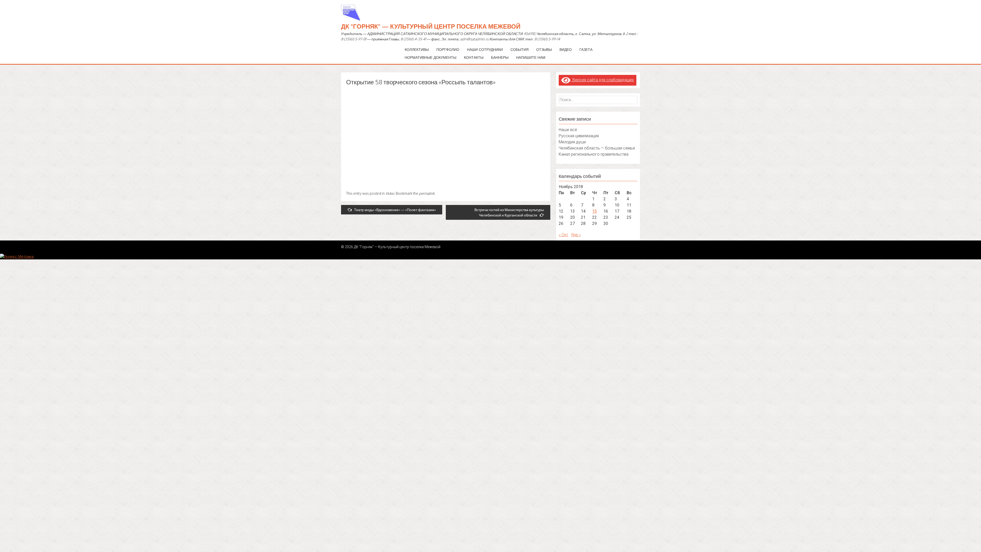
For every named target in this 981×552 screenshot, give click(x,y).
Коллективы (417, 49)
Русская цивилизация (579, 135)
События (519, 49)
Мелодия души (572, 142)
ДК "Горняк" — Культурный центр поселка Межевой (430, 26)
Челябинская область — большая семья (597, 148)
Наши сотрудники (485, 49)
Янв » (576, 234)
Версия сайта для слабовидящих (602, 79)
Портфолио (447, 49)
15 (594, 211)
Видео (565, 49)
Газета (585, 49)
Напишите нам (530, 57)
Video (390, 193)
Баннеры (499, 57)
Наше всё (568, 129)
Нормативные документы (430, 57)
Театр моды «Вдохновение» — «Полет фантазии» (395, 210)
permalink (427, 193)
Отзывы (544, 49)
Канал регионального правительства (593, 154)
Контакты (473, 57)
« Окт (563, 234)
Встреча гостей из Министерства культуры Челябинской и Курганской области (509, 212)
